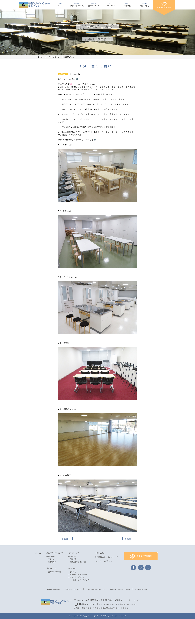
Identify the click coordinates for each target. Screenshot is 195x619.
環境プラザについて (54, 553)
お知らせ (73, 572)
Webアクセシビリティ (103, 561)
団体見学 (73, 559)
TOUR (110, 5)
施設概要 (51, 556)
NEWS (127, 5)
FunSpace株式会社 (142, 589)
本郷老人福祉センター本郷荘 (121, 589)
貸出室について (52, 568)
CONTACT (144, 5)
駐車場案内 (52, 562)
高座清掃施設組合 (54, 589)
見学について (73, 553)
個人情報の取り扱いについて (106, 557)
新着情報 (72, 568)
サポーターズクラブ (77, 577)
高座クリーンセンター (74, 589)
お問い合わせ (100, 553)
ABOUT (77, 5)
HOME (59, 5)
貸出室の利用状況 (54, 572)
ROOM (93, 5)
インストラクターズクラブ (79, 580)
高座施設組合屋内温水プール (96, 589)
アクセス (51, 559)
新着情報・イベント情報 (78, 574)
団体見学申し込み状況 (78, 562)
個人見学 (73, 556)
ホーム (38, 553)
